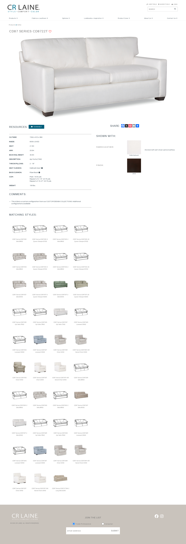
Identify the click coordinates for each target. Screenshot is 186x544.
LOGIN (175, 4)
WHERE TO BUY (165, 4)
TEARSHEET (37, 127)
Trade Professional (83, 524)
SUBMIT (115, 531)
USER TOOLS (152, 4)
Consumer (108, 524)
